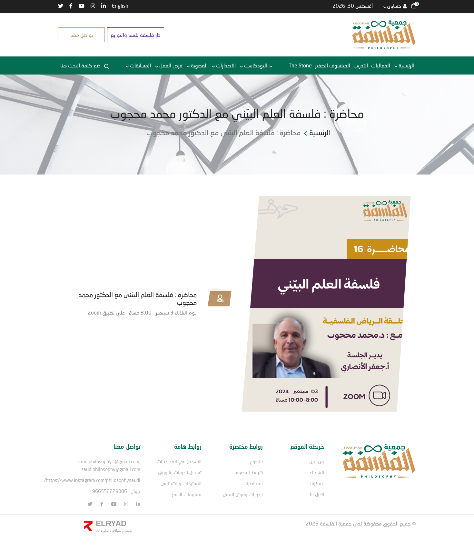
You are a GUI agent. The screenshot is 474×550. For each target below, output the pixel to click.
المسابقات (140, 65)
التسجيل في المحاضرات (179, 461)
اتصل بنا (317, 494)
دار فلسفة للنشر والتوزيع (136, 35)
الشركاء (317, 472)
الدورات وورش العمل (243, 494)
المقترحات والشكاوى (181, 483)
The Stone (300, 65)
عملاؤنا (317, 483)
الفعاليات (380, 65)
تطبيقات (102, 530)
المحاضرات (252, 483)
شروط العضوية (248, 472)
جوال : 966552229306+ (114, 491)
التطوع (256, 461)
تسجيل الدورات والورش (180, 472)
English (120, 6)
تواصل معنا (81, 35)
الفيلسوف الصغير (332, 65)
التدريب (360, 65)
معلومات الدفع (187, 494)
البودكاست (255, 65)
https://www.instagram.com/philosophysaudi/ (92, 480)
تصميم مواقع (121, 530)
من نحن (316, 461)
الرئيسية (406, 65)
